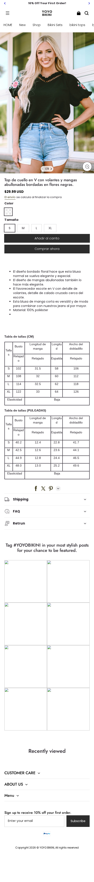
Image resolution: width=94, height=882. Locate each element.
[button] (7, 13)
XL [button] (50, 228)
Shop (37, 25)
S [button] (9, 228)
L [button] (36, 228)
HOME (7, 25)
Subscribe (78, 821)
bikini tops (77, 25)
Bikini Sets (55, 25)
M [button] (23, 228)
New (22, 25)
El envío (10, 197)
